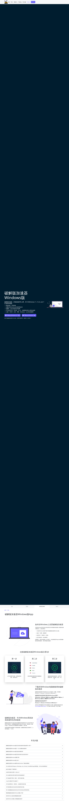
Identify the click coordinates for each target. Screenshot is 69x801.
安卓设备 (44, 706)
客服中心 (15, 2)
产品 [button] (11, 2)
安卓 (27, 606)
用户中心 (33, 2)
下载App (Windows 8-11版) (13, 315)
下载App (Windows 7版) (29, 315)
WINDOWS (42, 606)
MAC (57, 606)
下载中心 (28, 2)
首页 (9, 2)
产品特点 (20, 2)
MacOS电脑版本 (38, 706)
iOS (12, 606)
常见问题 (24, 2)
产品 (8, 610)
